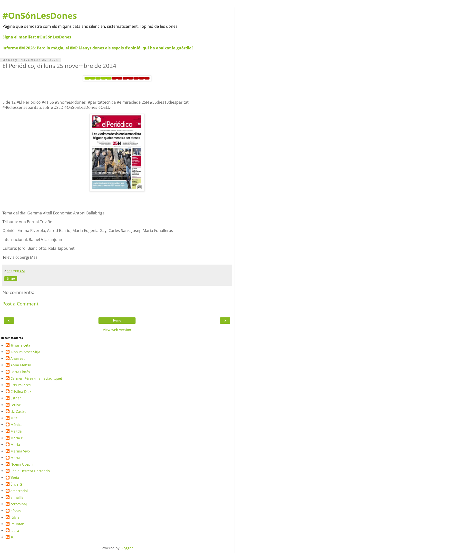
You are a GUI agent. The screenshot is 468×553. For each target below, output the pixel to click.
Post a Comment (20, 304)
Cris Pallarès (20, 385)
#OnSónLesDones (39, 15)
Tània (14, 478)
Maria (15, 444)
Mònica (16, 425)
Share (11, 278)
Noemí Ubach (21, 464)
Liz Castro (18, 411)
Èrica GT (17, 484)
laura (14, 530)
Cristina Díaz (20, 391)
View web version (117, 329)
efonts (15, 511)
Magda (16, 431)
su (12, 537)
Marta (15, 458)
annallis (16, 497)
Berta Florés (20, 372)
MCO (14, 418)
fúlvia (15, 517)
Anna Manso (20, 365)
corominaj (18, 504)
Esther (15, 398)
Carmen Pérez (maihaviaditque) (36, 378)
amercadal (19, 491)
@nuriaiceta (20, 345)
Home (117, 320)
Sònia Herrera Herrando (30, 471)
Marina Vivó (20, 451)
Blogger (126, 548)
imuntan (17, 524)
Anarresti (18, 358)
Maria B (16, 438)
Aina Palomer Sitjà (25, 352)
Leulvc (15, 405)
